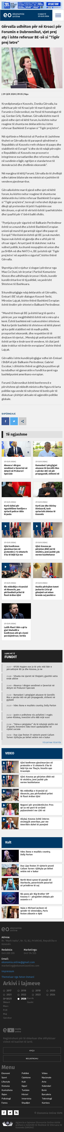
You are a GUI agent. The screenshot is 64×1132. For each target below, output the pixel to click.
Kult (24, 1082)
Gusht (30, 1002)
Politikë (25, 1073)
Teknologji (47, 1098)
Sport (4, 1077)
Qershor (7, 1018)
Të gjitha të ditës (51, 743)
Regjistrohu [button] (32, 1058)
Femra (4, 1103)
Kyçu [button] (32, 1050)
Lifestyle (6, 1082)
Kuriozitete (7, 1090)
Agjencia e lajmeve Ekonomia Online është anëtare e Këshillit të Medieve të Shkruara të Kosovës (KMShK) (39, 1125)
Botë (44, 1090)
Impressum (8, 971)
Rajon (4, 1094)
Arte (44, 1082)
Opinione (26, 1077)
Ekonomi (6, 1073)
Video (45, 1073)
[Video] (16, 537)
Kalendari (46, 1086)
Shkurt (6, 1002)
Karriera (46, 1103)
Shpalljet (26, 1103)
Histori (25, 1094)
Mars (5, 1006)
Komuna (6, 1086)
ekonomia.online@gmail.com (18, 962)
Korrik (30, 998)
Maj (5, 1014)
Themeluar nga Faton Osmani (18, 977)
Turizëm (25, 1090)
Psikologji (6, 1098)
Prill (5, 1010)
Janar (6, 998)
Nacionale (46, 1077)
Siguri (24, 1086)
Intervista (26, 1098)
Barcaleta (46, 1094)
